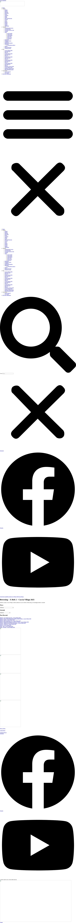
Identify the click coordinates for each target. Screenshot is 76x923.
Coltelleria (7, 41)
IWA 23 (6, 62)
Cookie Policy (2, 730)
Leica (6, 20)
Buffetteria (7, 39)
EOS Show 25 (7, 54)
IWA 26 (6, 52)
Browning (7, 13)
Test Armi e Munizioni (6, 73)
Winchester (7, 25)
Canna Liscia (9, 34)
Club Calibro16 (8, 71)
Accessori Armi (8, 29)
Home (3, 7)
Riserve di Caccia (8, 47)
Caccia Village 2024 (8, 56)
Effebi (6, 16)
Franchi (6, 19)
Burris (6, 14)
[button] (38, 151)
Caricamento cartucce (11, 45)
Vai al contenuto (3, 0)
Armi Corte (9, 36)
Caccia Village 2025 (8, 53)
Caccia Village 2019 (8, 67)
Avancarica (9, 38)
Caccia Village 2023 (8, 60)
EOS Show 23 (7, 61)
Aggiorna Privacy (3, 732)
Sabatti (6, 24)
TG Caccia (7, 72)
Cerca (1, 373)
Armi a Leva (9, 37)
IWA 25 (6, 55)
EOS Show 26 (7, 51)
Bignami (6, 12)
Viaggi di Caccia (8, 48)
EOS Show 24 (7, 57)
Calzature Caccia (8, 40)
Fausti (6, 17)
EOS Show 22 (7, 64)
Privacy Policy (2, 728)
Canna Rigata (9, 35)
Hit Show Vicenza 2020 (9, 66)
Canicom (6, 15)
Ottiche (6, 46)
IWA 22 (6, 65)
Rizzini (6, 22)
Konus (6, 21)
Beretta (6, 9)
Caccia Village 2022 (8, 63)
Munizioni (7, 44)
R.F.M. (6, 23)
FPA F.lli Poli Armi (8, 18)
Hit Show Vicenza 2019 (9, 68)
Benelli (6, 11)
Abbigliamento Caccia (9, 28)
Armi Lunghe (9, 33)
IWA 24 (6, 59)
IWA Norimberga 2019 (9, 69)
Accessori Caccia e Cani (9, 30)
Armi (6, 32)
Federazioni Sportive (9, 43)
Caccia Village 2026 (8, 50)
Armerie (6, 31)
